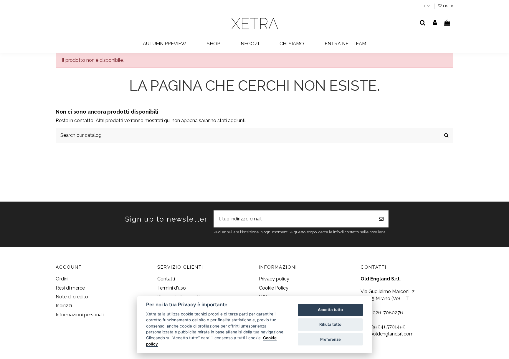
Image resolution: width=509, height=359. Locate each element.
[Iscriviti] (381, 219)
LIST (447, 6)
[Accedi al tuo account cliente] (435, 23)
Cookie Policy (273, 288)
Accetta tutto (330, 309)
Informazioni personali (80, 315)
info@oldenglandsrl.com (387, 334)
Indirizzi (64, 305)
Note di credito (72, 297)
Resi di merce (70, 288)
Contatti (166, 279)
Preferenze (330, 339)
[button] (213, 44)
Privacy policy (274, 279)
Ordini (62, 279)
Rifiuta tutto (330, 324)
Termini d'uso (171, 288)
